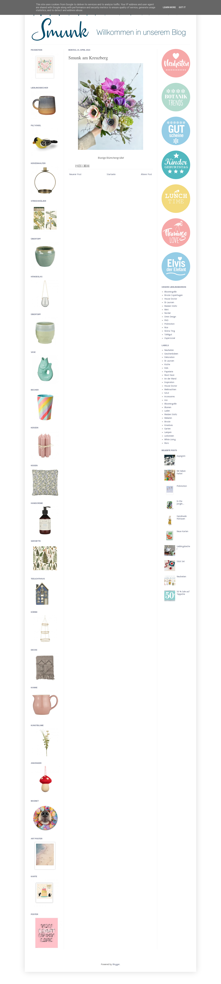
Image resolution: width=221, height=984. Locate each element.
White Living (170, 439)
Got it (182, 7)
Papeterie (168, 371)
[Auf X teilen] (82, 165)
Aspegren (181, 456)
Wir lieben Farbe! (181, 472)
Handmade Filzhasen (182, 517)
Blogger (116, 964)
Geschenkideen (171, 354)
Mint (166, 309)
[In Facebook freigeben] (85, 165)
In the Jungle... (180, 502)
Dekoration (169, 357)
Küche (167, 364)
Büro (166, 443)
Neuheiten (169, 350)
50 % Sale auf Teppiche (183, 592)
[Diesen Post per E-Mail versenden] (76, 165)
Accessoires (169, 396)
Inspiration (169, 382)
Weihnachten (170, 389)
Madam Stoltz (170, 306)
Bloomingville (170, 292)
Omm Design (170, 316)
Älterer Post (146, 174)
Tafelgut (168, 334)
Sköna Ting (169, 331)
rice (165, 400)
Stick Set (181, 561)
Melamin (168, 418)
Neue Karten (182, 531)
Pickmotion (169, 324)
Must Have (169, 375)
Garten (167, 428)
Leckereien (169, 436)
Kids (166, 368)
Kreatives (168, 425)
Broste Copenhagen (173, 295)
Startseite (111, 174)
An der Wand (170, 378)
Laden (167, 411)
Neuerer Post (75, 174)
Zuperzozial (169, 338)
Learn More (169, 7)
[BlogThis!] (79, 165)
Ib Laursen (169, 302)
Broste (167, 421)
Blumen (167, 407)
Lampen (168, 432)
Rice (166, 327)
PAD (166, 320)
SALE (166, 393)
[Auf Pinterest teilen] (88, 165)
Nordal (167, 313)
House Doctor (170, 299)
